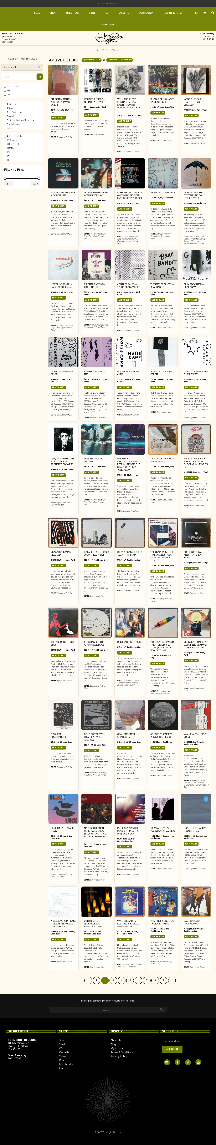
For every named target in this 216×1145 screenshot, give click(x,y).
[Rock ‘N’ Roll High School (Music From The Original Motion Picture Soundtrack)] (196, 439)
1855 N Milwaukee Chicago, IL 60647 (18, 1044)
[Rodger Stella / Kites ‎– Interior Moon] (196, 533)
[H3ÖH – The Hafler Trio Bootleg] (196, 809)
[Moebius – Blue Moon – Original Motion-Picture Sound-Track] (130, 173)
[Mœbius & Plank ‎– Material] (96, 439)
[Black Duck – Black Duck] (63, 809)
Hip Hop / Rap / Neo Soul (132, 964)
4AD (8, 156)
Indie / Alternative (57, 505)
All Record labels (14, 136)
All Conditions (13, 86)
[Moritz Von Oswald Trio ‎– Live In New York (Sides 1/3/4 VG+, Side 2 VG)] (163, 623)
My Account (117, 1048)
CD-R (129, 115)
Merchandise (66, 1064)
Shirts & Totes (173, 12)
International (94, 325)
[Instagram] (210, 39)
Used (9, 94)
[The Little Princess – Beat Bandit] (163, 265)
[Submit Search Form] (39, 76)
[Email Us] (204, 39)
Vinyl (92, 12)
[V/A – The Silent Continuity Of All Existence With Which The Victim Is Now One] (130, 80)
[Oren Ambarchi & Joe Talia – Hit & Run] (130, 533)
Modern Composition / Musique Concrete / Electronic (195, 240)
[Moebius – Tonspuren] (163, 173)
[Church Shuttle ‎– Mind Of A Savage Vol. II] (63, 80)
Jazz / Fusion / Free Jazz (199, 237)
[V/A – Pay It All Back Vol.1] (196, 715)
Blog (37, 12)
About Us (116, 1040)
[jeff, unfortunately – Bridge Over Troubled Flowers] (63, 439)
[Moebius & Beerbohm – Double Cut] (63, 173)
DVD (100, 292)
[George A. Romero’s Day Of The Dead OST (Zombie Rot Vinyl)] (196, 623)
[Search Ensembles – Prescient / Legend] (163, 715)
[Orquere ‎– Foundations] (63, 715)
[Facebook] (207, 39)
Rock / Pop (104, 325)
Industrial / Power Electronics (95, 775)
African (10, 108)
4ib (8, 160)
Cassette (124, 12)
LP (158, 107)
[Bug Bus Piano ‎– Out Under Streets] (163, 80)
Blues (9, 128)
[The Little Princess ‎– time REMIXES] (196, 352)
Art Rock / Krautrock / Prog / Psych (21, 120)
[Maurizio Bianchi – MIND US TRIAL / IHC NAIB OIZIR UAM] (130, 809)
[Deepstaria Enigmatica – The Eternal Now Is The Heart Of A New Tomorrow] (130, 439)
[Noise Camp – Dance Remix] (63, 352)
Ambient (10, 116)
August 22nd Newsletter (108, 3)
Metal (152, 502)
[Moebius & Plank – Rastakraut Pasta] (63, 265)
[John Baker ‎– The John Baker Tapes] (96, 623)
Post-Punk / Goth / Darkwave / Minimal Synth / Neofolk (128, 684)
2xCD (126, 742)
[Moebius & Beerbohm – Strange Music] (96, 173)
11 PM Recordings (14, 144)
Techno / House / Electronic (160, 693)
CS (66, 110)
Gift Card (108, 24)
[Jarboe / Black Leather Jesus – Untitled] (196, 80)
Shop (53, 12)
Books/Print (146, 12)
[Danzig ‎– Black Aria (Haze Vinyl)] (163, 439)
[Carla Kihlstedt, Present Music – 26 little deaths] (196, 173)
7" (190, 110)
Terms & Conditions (122, 1052)
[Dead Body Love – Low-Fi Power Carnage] (96, 715)
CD (107, 12)
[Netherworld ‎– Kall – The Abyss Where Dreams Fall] (63, 902)
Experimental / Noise (93, 60)
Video (62, 1056)
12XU (9, 152)
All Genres (11, 104)
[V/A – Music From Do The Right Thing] (163, 902)
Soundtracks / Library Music (121, 60)
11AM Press (12, 148)
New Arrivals (198, 742)
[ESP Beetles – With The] (96, 352)
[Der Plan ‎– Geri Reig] (130, 623)
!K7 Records (12, 140)
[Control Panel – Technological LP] (130, 265)
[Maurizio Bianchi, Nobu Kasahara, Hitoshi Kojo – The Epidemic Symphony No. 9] (96, 809)
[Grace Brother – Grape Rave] (196, 265)
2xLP (159, 655)
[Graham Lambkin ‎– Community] (130, 715)
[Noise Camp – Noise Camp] (130, 352)
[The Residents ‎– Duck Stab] (63, 623)
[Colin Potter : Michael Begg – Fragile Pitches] (96, 902)
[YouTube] (213, 39)
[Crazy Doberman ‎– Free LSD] (63, 533)
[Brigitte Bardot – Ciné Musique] (96, 265)
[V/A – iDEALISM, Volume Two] (196, 902)
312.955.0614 (7, 42)
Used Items (72, 12)
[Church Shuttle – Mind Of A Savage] (96, 80)
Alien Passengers (14, 112)
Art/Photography (14, 124)
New (9, 90)
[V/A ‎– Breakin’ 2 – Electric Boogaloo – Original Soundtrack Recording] (130, 902)
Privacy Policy (119, 1056)
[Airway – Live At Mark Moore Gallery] (163, 809)
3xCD (92, 292)
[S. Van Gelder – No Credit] (163, 352)
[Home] (108, 38)
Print (62, 1060)
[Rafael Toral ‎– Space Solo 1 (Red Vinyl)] (96, 533)
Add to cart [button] (58, 118)
